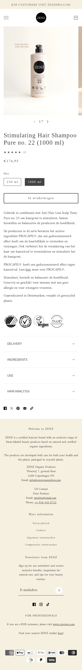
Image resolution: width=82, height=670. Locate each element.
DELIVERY (14, 343)
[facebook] (34, 604)
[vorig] (34, 121)
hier (28, 270)
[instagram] (41, 604)
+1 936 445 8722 (45, 502)
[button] (31, 408)
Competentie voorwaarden (41, 545)
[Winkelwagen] (75, 17)
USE (10, 375)
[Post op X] (12, 408)
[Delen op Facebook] (5, 408)
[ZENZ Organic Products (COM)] (41, 18)
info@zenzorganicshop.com (45, 480)
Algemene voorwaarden (41, 538)
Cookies (41, 530)
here (60, 633)
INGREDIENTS (17, 359)
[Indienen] (59, 590)
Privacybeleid (41, 523)
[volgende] (48, 121)
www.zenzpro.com (63, 624)
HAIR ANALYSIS (18, 391)
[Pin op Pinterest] (17, 408)
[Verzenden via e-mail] (24, 408)
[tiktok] (47, 604)
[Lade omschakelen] (6, 17)
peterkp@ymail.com (45, 498)
